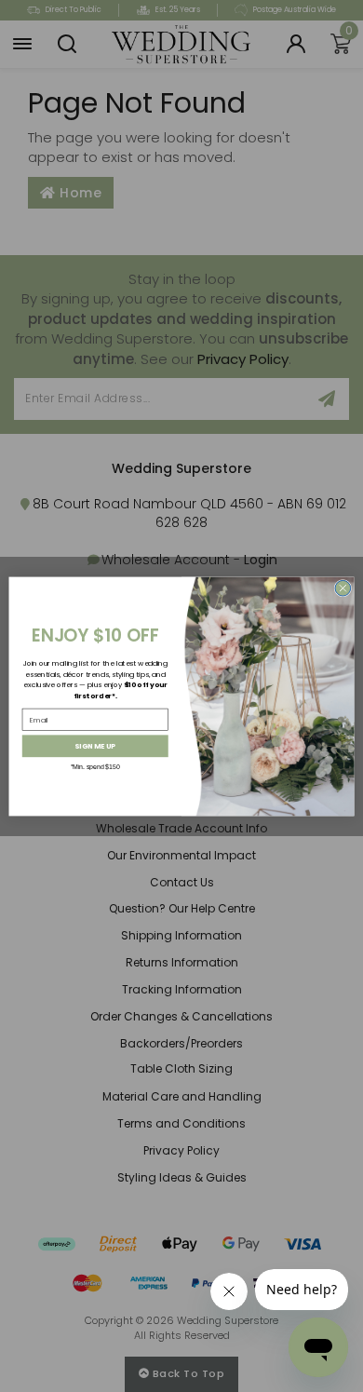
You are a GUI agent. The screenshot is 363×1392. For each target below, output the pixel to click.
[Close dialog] (343, 588)
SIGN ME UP (94, 745)
